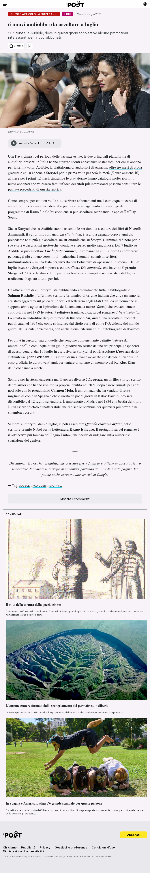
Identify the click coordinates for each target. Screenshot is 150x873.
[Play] (14, 143)
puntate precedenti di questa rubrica (34, 189)
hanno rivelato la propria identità (57, 384)
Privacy (45, 847)
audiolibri (39, 485)
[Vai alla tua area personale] (145, 4)
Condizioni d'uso (103, 847)
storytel (55, 485)
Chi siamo (10, 847)
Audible (94, 463)
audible (24, 485)
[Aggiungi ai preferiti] (30, 46)
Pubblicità (28, 847)
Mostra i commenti (75, 499)
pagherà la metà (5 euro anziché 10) (112, 172)
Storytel (78, 463)
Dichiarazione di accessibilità (23, 851)
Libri (67, 14)
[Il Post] (75, 4)
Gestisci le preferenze (71, 847)
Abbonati (133, 835)
